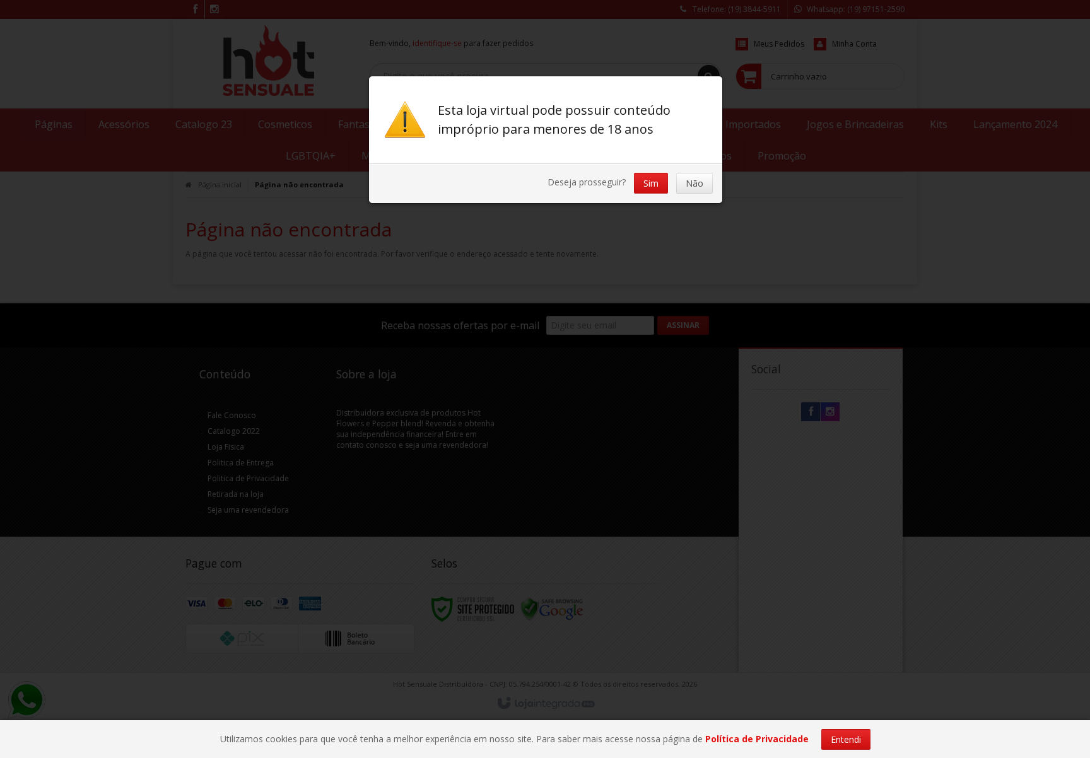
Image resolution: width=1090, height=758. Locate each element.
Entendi (846, 739)
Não (694, 183)
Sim (651, 183)
